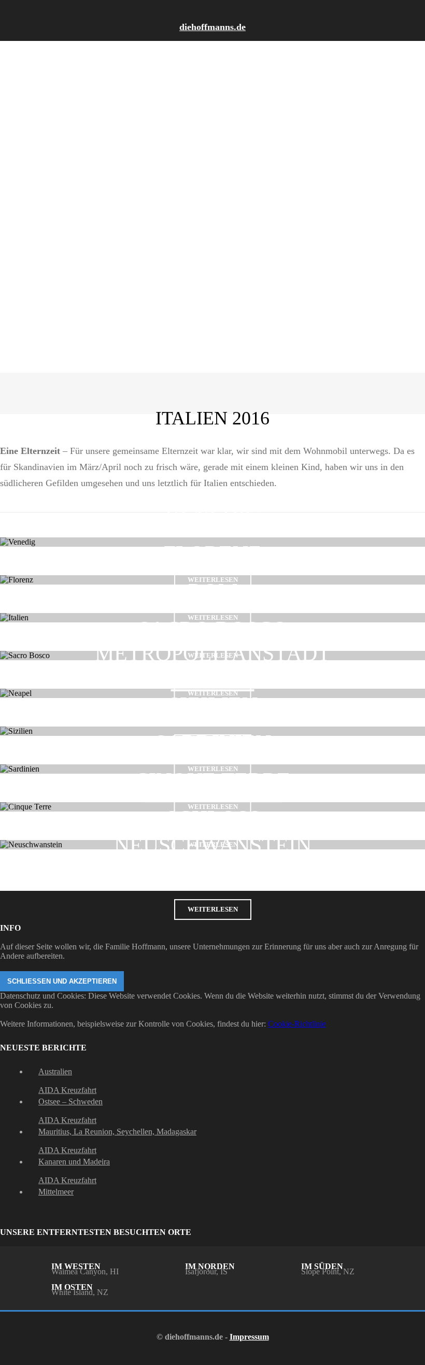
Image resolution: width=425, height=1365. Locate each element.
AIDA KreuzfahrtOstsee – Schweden (70, 1096)
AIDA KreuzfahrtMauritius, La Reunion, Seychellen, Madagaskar (117, 1126)
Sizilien (213, 705)
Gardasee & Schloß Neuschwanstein (212, 818)
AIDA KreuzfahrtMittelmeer (67, 1186)
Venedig (212, 516)
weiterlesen (213, 909)
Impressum (249, 1336)
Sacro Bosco (213, 629)
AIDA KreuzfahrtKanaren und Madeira (74, 1156)
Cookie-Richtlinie (297, 1023)
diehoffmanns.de (212, 27)
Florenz (213, 553)
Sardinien (212, 743)
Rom (212, 591)
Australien (55, 1071)
